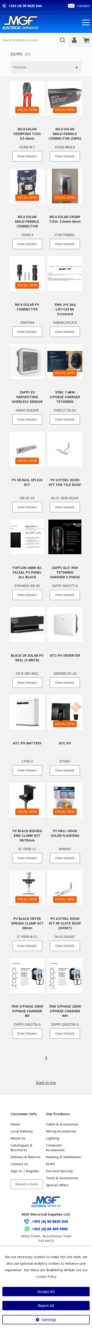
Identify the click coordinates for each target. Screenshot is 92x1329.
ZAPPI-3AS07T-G (65, 585)
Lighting (52, 1138)
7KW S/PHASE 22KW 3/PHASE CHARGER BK (27, 1011)
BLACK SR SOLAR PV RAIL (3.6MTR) (27, 657)
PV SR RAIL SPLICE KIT (27, 482)
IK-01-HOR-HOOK (65, 498)
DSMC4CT (27, 147)
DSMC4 (27, 235)
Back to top (46, 1082)
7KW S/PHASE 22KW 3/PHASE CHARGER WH (65, 1011)
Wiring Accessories (61, 1131)
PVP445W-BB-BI (27, 585)
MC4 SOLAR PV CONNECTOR (27, 306)
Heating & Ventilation (63, 1157)
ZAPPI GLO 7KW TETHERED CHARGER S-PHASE (65, 572)
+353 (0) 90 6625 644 (50, 1221)
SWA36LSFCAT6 (65, 322)
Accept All (46, 1291)
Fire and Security (59, 1171)
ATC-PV (65, 743)
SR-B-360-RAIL (27, 673)
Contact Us (19, 1164)
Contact (83, 6)
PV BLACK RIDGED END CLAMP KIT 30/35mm (27, 835)
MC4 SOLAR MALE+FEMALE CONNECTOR (27, 221)
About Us (18, 1138)
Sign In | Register (25, 1171)
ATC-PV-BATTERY (27, 743)
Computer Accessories (55, 1147)
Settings (49, 1319)
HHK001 (65, 849)
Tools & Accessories (62, 1178)
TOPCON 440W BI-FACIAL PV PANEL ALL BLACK (27, 572)
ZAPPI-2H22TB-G (27, 1024)
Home (15, 1124)
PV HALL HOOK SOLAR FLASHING (65, 833)
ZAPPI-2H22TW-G (65, 1024)
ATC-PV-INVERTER (65, 655)
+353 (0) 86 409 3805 (50, 1229)
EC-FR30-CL (27, 849)
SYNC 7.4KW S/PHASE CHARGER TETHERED (65, 397)
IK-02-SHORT (65, 936)
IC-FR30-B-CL (27, 936)
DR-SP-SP (27, 498)
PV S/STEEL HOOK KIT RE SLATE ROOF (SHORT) (65, 923)
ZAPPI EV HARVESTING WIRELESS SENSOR (27, 397)
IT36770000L (65, 235)
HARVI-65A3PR (27, 410)
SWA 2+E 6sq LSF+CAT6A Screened (64, 309)
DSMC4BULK (65, 147)
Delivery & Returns (25, 1157)
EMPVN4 (27, 322)
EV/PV (50, 1164)
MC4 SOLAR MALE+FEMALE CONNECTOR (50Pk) (65, 134)
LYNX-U (27, 761)
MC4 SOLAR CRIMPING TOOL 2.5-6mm (27, 134)
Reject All (46, 1305)
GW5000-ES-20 (65, 673)
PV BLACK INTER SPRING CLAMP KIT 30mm (27, 923)
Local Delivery (22, 1131)
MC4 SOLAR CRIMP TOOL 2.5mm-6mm (65, 219)
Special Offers (57, 1185)
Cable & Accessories (62, 1124)
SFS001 (65, 761)
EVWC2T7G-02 (65, 410)
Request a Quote (27, 1184)
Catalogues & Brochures (22, 1147)
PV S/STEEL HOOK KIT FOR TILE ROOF (65, 482)
